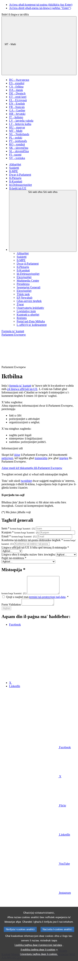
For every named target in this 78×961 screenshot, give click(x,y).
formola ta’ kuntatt (20, 385)
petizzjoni (7, 458)
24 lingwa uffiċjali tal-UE (22, 389)
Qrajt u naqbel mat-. (37, 597)
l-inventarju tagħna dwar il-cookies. (39, 954)
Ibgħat (6, 608)
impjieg (63, 458)
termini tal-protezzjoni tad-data (47, 597)
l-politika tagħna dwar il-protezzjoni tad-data (38, 945)
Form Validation (11, 604)
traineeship (41, 458)
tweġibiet (26, 480)
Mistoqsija (13, 569)
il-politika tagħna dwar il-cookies (38, 949)
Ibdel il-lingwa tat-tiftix (15, 14)
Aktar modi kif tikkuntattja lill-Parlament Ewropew (32, 468)
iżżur (17, 454)
